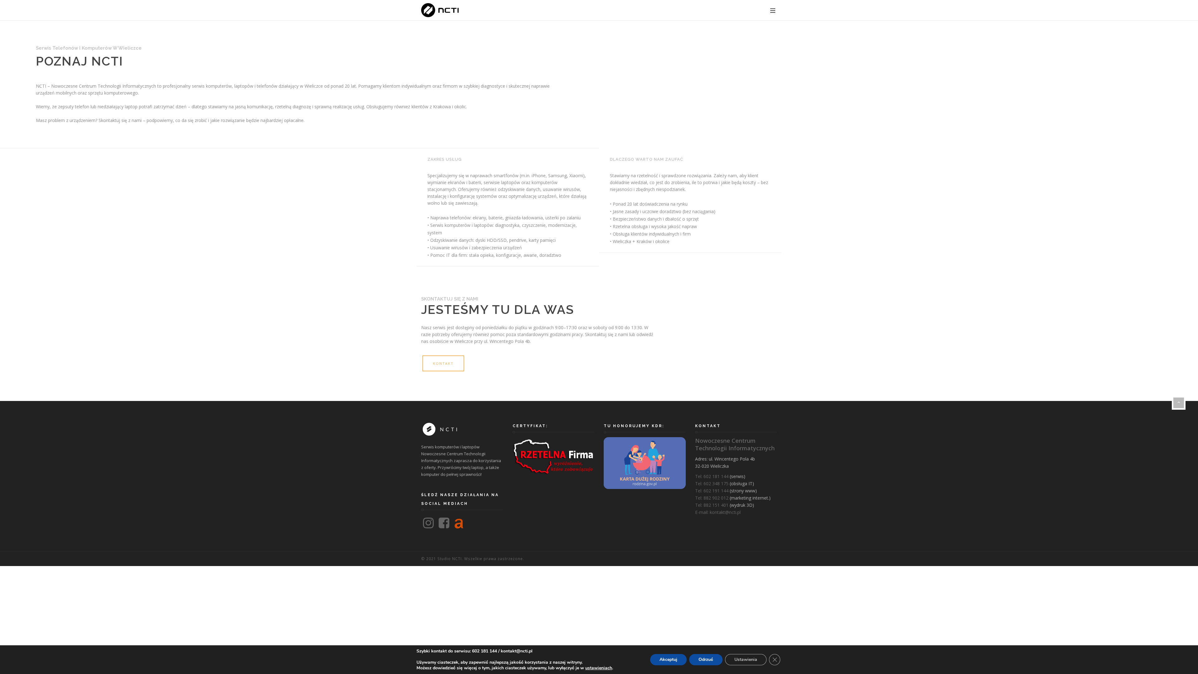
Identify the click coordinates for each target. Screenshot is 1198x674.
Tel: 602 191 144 (711, 491)
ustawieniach (598, 668)
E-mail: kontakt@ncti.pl (718, 512)
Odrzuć (706, 659)
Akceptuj (668, 659)
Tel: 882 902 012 (711, 498)
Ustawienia (745, 659)
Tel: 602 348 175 (711, 483)
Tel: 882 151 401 (711, 505)
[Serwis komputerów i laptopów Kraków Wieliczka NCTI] (440, 10)
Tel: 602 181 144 (711, 476)
